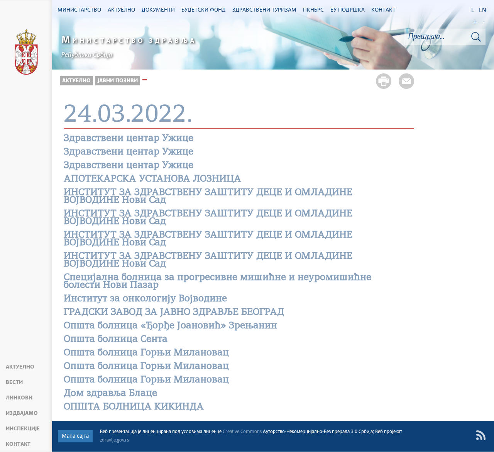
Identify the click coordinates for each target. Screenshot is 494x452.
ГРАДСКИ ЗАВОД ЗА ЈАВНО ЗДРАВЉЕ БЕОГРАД (174, 312)
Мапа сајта (75, 436)
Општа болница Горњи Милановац (146, 353)
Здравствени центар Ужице (128, 139)
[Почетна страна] (26, 53)
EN (482, 10)
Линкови (19, 398)
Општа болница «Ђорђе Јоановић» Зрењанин (170, 326)
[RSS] (481, 435)
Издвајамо (22, 413)
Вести (14, 382)
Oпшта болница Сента (115, 339)
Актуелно (20, 367)
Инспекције (23, 429)
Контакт (18, 444)
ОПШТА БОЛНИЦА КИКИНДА (134, 407)
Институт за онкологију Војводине (145, 299)
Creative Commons (242, 432)
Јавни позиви (118, 80)
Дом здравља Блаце (110, 394)
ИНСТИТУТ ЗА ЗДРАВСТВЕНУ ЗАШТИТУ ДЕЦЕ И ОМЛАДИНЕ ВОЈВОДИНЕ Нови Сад (208, 196)
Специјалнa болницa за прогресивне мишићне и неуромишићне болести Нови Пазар (217, 281)
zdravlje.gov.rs (114, 440)
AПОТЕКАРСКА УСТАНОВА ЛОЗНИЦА (152, 179)
